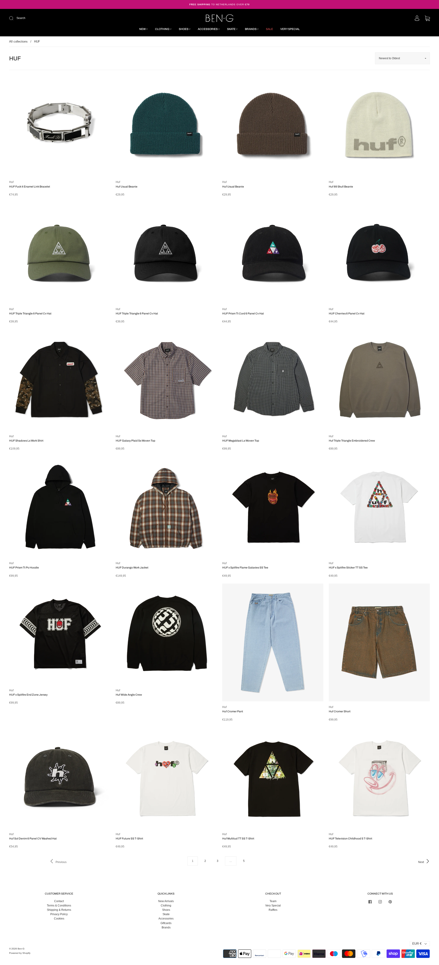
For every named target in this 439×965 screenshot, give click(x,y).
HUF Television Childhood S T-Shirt (350, 838)
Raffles (273, 909)
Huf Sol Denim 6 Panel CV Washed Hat (33, 838)
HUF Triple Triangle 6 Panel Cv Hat (30, 313)
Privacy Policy (59, 914)
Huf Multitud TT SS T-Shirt (238, 838)
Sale (269, 29)
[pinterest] (390, 902)
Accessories (208, 29)
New (142, 29)
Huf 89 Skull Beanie (341, 186)
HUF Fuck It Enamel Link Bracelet (29, 186)
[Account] (417, 18)
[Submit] (42, 18)
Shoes (183, 29)
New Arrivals (166, 901)
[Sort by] (402, 58)
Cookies (59, 918)
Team (273, 901)
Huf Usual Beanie (126, 186)
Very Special (290, 29)
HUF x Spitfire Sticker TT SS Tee (348, 567)
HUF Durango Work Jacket (132, 567)
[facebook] (370, 902)
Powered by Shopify (19, 953)
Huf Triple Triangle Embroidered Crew (352, 440)
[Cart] (427, 18)
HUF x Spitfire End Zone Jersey (28, 694)
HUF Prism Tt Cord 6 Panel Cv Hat (243, 313)
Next (421, 862)
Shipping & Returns (59, 909)
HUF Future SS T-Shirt (129, 838)
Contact (59, 901)
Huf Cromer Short (340, 711)
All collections (18, 41)
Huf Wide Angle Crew (129, 694)
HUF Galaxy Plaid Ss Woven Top (135, 440)
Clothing (162, 29)
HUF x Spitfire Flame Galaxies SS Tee (245, 567)
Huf (11, 182)
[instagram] (380, 902)
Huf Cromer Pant (232, 711)
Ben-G (21, 948)
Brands (251, 29)
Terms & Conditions (59, 905)
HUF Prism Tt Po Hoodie (24, 567)
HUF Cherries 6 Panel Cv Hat (346, 313)
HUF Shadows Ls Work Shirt (26, 440)
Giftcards (166, 923)
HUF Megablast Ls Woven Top (240, 440)
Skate (231, 29)
